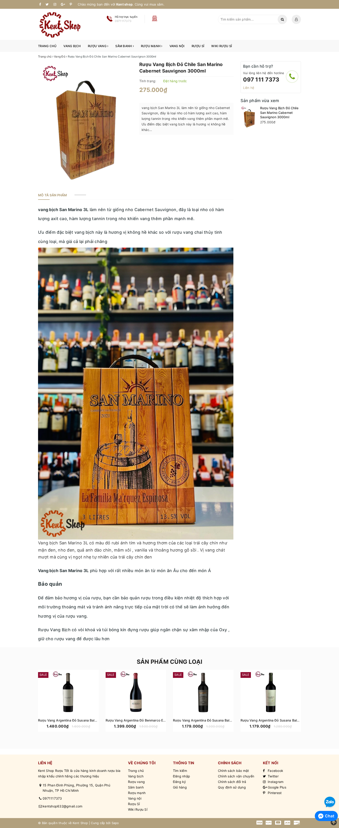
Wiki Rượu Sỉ (221, 46)
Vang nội (177, 46)
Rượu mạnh (151, 46)
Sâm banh (124, 46)
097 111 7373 (261, 79)
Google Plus (276, 787)
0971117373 (52, 798)
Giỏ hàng (180, 787)
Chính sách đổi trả (232, 782)
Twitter (273, 776)
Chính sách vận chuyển (236, 776)
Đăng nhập (181, 776)
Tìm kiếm (180, 771)
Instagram (275, 782)
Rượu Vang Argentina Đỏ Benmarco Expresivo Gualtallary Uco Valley (158, 720)
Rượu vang (97, 46)
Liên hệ (248, 88)
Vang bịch (72, 46)
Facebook (275, 771)
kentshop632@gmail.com (62, 806)
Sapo (115, 823)
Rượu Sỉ (198, 46)
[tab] (52, 195)
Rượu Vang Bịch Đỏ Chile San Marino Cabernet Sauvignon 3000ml (279, 112)
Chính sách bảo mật (233, 771)
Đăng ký (179, 782)
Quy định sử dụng (232, 787)
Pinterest (274, 793)
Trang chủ (47, 46)
